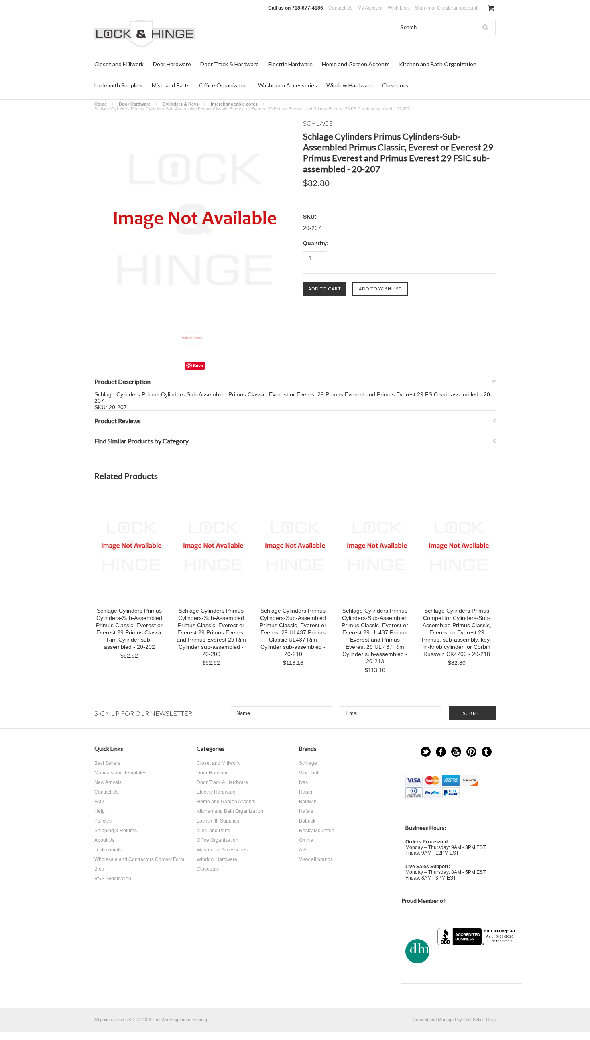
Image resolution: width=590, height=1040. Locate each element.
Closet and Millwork (119, 64)
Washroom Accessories (287, 85)
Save (198, 365)
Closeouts (395, 85)
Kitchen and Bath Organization (437, 64)
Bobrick (307, 821)
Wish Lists (399, 8)
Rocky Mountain (316, 830)
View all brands (316, 859)
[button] (478, 960)
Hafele (306, 811)
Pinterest (471, 752)
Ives (303, 782)
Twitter (426, 752)
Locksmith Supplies (118, 85)
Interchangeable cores (234, 104)
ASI (303, 850)
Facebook (441, 752)
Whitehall (309, 773)
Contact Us (340, 8)
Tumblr (487, 752)
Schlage (308, 763)
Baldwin (308, 801)
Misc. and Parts (171, 85)
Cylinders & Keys (181, 104)
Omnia (306, 840)
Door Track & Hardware (229, 64)
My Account (370, 8)
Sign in (422, 8)
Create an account (457, 8)
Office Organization (224, 85)
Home (100, 104)
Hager (306, 792)
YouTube (456, 752)
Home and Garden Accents (356, 64)
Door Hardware (172, 64)
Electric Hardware (290, 64)
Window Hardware (349, 85)
